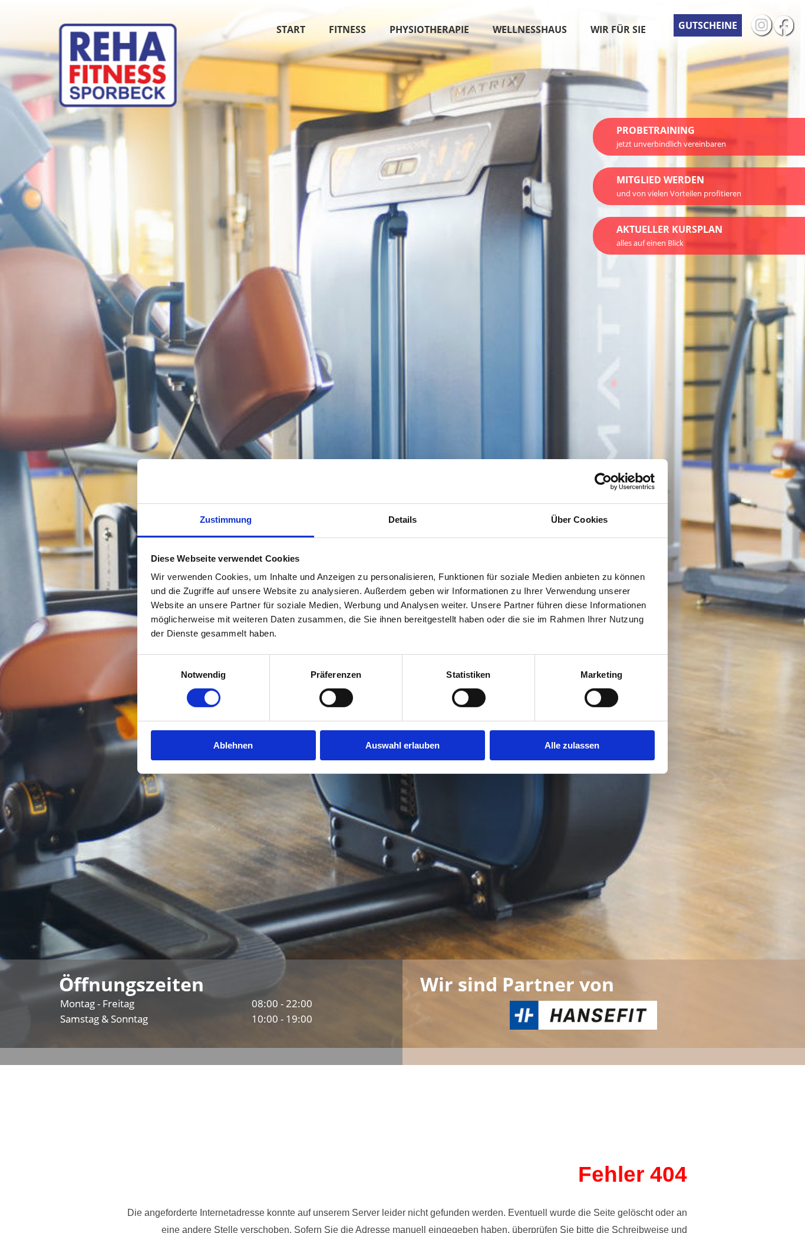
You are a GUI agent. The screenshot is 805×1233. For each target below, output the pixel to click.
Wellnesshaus (530, 29)
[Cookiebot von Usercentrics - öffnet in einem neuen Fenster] (603, 481)
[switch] (336, 697)
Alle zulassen (572, 745)
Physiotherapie (429, 29)
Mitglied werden (678, 186)
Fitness (347, 29)
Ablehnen (233, 745)
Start (290, 29)
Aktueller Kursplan (669, 235)
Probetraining (671, 136)
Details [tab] (402, 520)
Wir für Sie (618, 29)
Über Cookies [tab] (579, 520)
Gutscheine (707, 25)
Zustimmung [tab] (226, 520)
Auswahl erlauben (402, 745)
